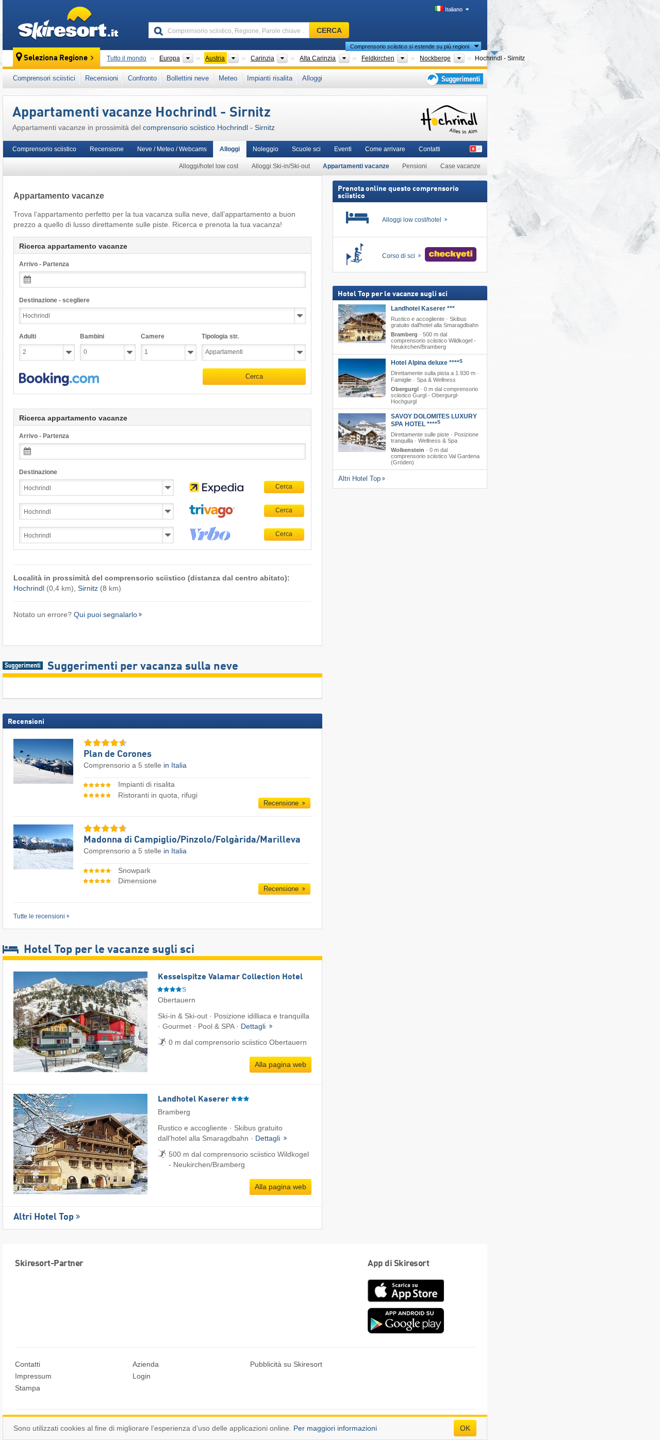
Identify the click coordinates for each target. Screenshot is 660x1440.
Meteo (228, 78)
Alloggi (312, 78)
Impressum (33, 1376)
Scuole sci (306, 149)
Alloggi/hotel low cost (208, 166)
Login (142, 1376)
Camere (152, 336)
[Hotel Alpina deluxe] (362, 378)
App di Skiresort (398, 1263)
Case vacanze (460, 166)
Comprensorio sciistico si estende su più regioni (409, 46)
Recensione (107, 149)
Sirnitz (88, 588)
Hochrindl (28, 588)
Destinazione (38, 472)
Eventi (343, 149)
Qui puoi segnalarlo (105, 614)
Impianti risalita (269, 78)
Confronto (142, 78)
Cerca (254, 376)
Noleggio (265, 149)
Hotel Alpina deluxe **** (427, 362)
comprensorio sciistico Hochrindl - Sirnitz (209, 127)
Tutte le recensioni (39, 916)
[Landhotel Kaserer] (362, 323)
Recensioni (101, 78)
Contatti (429, 149)
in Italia (175, 765)
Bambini (92, 336)
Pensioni (414, 166)
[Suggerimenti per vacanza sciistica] (453, 78)
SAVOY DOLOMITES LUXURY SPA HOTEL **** (434, 420)
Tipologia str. (220, 336)
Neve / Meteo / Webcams (172, 149)
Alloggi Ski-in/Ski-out (281, 166)
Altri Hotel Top (43, 1217)
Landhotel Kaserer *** (423, 308)
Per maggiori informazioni (335, 1428)
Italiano (454, 9)
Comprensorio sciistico (44, 149)
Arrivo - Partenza (44, 264)
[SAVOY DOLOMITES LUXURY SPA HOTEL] (362, 432)
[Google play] (406, 1331)
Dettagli (254, 1026)
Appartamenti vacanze (356, 166)
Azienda (146, 1364)
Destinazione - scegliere (54, 300)
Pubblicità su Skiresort (286, 1364)
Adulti (27, 336)
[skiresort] (71, 25)
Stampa (27, 1388)
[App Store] (406, 1303)
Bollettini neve (188, 78)
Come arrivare (385, 149)
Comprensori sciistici (44, 78)
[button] (59, 379)
